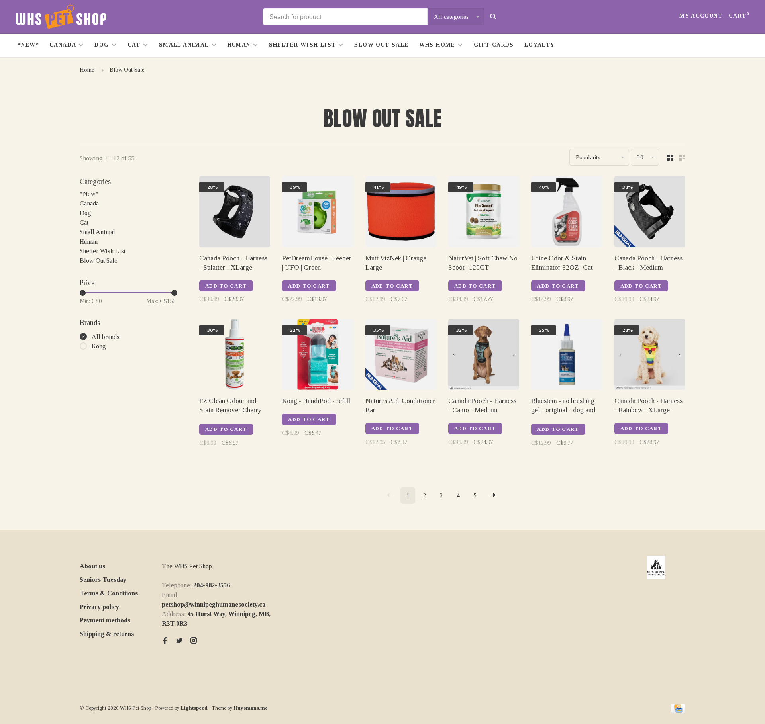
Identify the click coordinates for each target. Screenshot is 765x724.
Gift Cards (494, 45)
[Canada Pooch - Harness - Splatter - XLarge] (234, 213)
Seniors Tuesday (103, 579)
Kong (99, 346)
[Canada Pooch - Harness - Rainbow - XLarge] (649, 356)
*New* (28, 45)
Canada (62, 45)
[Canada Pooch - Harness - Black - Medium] (649, 213)
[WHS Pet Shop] (656, 567)
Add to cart (226, 286)
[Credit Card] (678, 711)
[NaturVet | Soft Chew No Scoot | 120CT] (483, 213)
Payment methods (105, 620)
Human (239, 45)
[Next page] (493, 495)
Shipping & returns (107, 633)
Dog (101, 45)
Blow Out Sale (381, 45)
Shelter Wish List (302, 45)
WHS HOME (437, 45)
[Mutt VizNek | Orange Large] (400, 213)
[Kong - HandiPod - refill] (317, 356)
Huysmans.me (251, 708)
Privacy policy (99, 606)
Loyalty (539, 45)
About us (92, 566)
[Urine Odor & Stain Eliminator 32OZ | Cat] (566, 213)
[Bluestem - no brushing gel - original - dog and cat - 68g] (566, 356)
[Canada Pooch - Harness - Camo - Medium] (483, 356)
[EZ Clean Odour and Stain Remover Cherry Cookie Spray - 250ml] (234, 356)
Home (87, 70)
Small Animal (184, 45)
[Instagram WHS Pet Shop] (193, 641)
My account (700, 16)
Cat (134, 45)
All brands (106, 336)
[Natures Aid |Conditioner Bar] (400, 356)
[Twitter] (179, 641)
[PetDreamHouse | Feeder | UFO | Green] (317, 213)
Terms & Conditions (109, 593)
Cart (739, 16)
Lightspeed (194, 708)
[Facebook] (165, 641)
